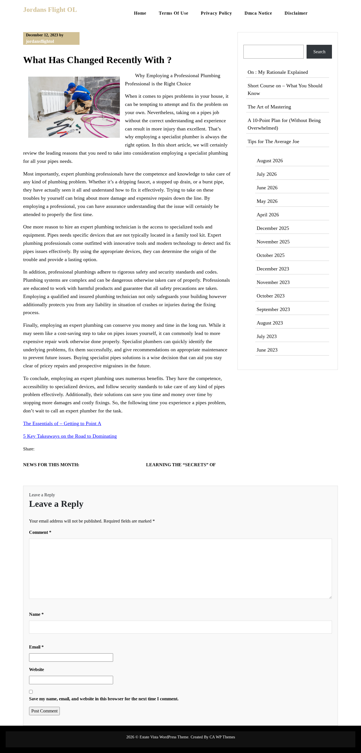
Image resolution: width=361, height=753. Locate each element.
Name (36, 614)
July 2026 (267, 174)
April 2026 (268, 214)
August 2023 (270, 323)
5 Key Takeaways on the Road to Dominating (70, 436)
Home (140, 13)
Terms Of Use (173, 13)
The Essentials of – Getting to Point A (62, 423)
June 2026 (267, 187)
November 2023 (273, 282)
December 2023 (273, 269)
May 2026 (267, 201)
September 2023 (273, 309)
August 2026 (270, 160)
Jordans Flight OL (50, 9)
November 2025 (273, 242)
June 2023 (267, 350)
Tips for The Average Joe (273, 141)
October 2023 (271, 296)
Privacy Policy (216, 13)
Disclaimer (296, 13)
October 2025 (271, 255)
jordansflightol (40, 41)
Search (250, 41)
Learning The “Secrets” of (181, 464)
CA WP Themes (222, 737)
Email (36, 647)
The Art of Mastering (269, 107)
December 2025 (273, 228)
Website (36, 669)
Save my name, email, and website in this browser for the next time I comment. (104, 698)
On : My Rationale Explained (278, 72)
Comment (40, 532)
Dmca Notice (258, 13)
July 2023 (267, 336)
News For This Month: (51, 464)
